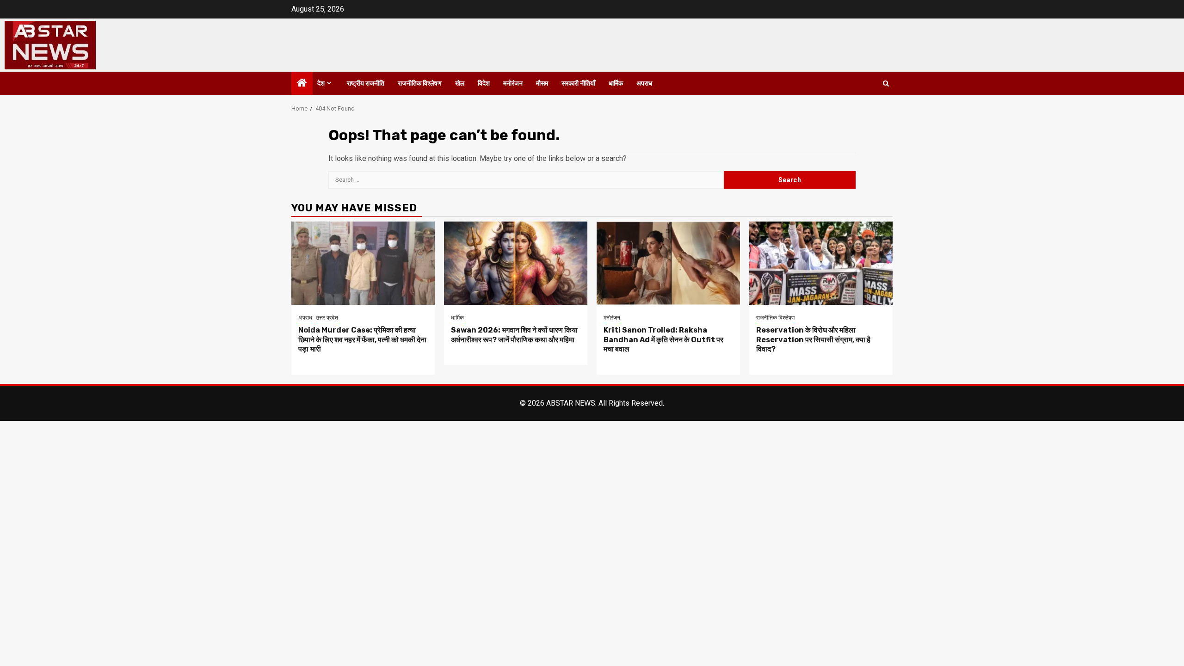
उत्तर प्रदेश (327, 317)
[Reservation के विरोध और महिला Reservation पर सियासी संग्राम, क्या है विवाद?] (821, 263)
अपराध (644, 83)
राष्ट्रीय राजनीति (365, 83)
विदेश (484, 83)
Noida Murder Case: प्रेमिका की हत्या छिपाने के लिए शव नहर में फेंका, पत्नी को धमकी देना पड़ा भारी (362, 340)
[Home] (302, 83)
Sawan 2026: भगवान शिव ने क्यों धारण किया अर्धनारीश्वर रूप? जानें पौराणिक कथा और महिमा (514, 335)
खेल (459, 83)
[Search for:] (526, 180)
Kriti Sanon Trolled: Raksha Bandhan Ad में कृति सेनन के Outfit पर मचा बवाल (663, 340)
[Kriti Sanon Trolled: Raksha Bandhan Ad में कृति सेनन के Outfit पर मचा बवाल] (668, 263)
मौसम (542, 83)
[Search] (886, 83)
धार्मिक (616, 83)
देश (321, 83)
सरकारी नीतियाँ (578, 83)
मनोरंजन (513, 83)
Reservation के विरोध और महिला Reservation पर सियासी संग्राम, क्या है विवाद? (813, 340)
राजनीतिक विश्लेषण (420, 83)
